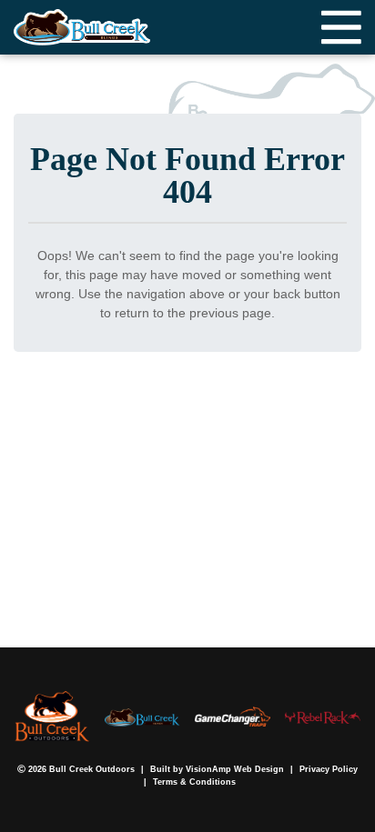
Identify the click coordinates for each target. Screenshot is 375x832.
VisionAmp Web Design (235, 769)
